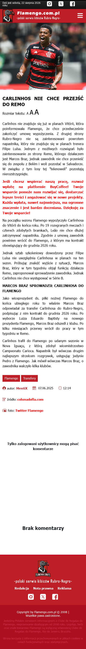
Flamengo (11, 378)
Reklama (64, 588)
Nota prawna (43, 588)
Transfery (29, 378)
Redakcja (22, 588)
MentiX (21, 388)
